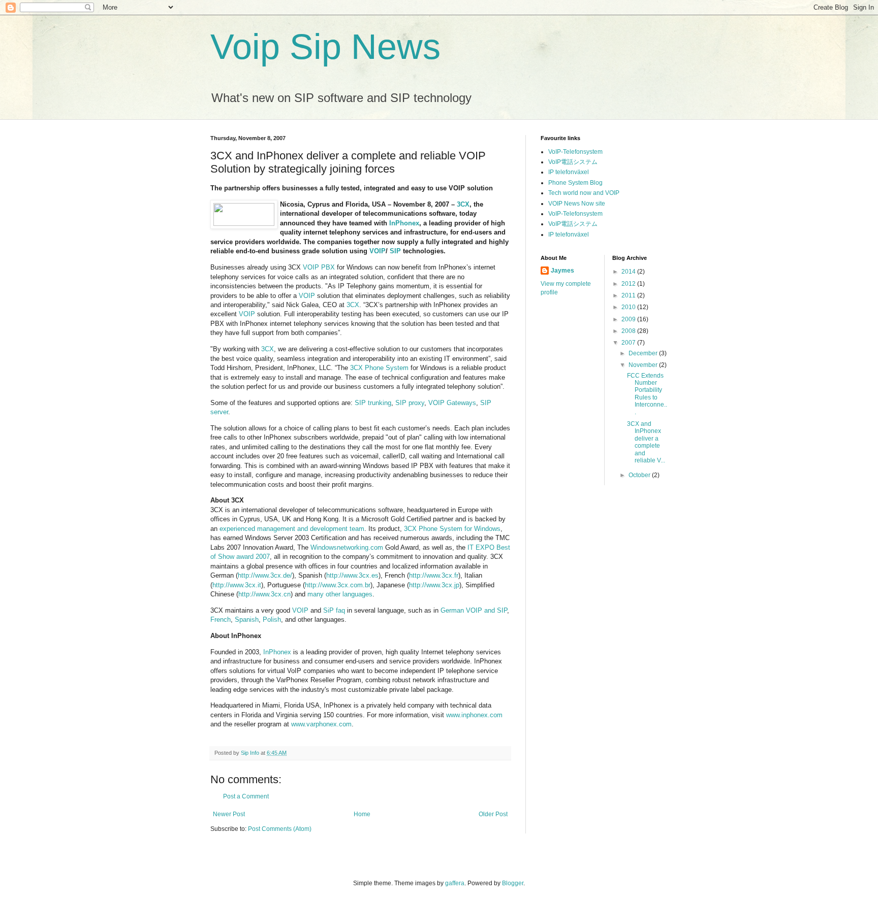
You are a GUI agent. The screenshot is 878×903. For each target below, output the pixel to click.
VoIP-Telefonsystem (575, 151)
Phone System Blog (575, 182)
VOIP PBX (319, 267)
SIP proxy (409, 403)
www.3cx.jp (442, 585)
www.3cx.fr (442, 575)
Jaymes (562, 270)
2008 (629, 331)
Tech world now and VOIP (583, 192)
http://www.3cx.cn (264, 594)
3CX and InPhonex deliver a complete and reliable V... (646, 442)
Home (362, 814)
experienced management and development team (292, 528)
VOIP (377, 251)
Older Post (493, 814)
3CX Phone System (379, 368)
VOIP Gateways (452, 403)
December (644, 353)
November (644, 365)
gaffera (454, 883)
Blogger (512, 883)
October (640, 475)
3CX (463, 204)
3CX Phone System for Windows (452, 528)
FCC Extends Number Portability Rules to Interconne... (647, 394)
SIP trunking (373, 403)
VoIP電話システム (573, 161)
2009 (629, 319)
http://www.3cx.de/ (265, 575)
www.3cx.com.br (346, 585)
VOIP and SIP (485, 610)
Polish (272, 619)
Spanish (247, 619)
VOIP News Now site (576, 203)
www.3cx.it (245, 585)
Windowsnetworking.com (346, 547)
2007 (629, 342)
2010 (629, 307)
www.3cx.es (361, 575)
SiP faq (334, 610)
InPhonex (404, 223)
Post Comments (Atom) (279, 828)
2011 (629, 295)
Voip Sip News (325, 46)
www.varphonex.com (321, 724)
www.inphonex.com (474, 715)
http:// (334, 575)
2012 (629, 283)
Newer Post (229, 814)
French (220, 619)
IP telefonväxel (568, 172)
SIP (395, 251)
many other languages (339, 594)
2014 (629, 271)
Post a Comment (246, 796)
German (452, 610)
